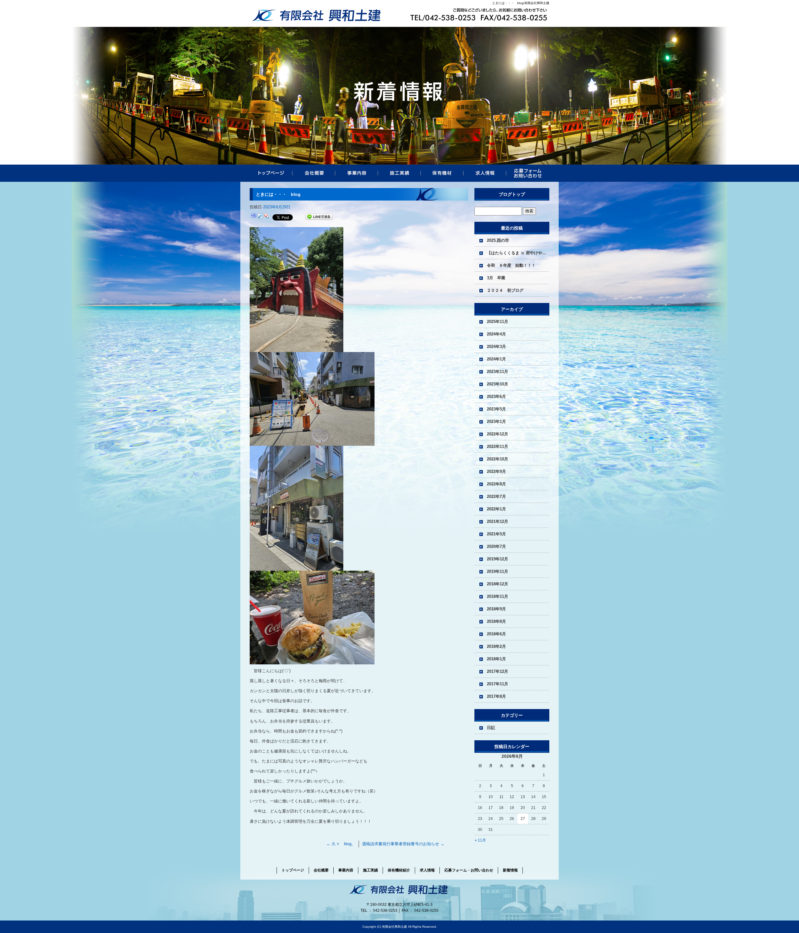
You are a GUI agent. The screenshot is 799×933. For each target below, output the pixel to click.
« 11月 (480, 840)
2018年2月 (496, 646)
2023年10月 (497, 384)
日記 (491, 727)
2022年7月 (496, 496)
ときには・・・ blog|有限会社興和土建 (520, 3)
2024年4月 (496, 334)
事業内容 (356, 173)
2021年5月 (496, 534)
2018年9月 (496, 609)
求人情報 (484, 173)
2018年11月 (497, 596)
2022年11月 (497, 446)
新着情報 (510, 870)
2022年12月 (497, 434)
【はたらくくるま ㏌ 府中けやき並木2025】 (518, 253)
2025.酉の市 (498, 240)
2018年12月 (497, 584)
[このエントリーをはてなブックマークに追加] (253, 217)
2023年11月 (497, 371)
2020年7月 (496, 546)
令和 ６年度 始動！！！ (511, 265)
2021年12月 (497, 521)
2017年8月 (496, 696)
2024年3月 (496, 346)
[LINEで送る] (319, 217)
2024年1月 (496, 359)
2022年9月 (496, 471)
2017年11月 (497, 684)
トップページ (271, 173)
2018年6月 (496, 634)
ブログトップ (512, 194)
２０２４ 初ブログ (505, 290)
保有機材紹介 (442, 173)
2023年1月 (496, 421)
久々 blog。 (340, 843)
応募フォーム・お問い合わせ (527, 173)
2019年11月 (497, 571)
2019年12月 (497, 559)
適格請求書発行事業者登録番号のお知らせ (403, 843)
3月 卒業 (496, 277)
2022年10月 (497, 459)
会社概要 (313, 173)
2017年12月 (497, 671)
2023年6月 (496, 396)
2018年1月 (496, 659)
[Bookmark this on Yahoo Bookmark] (266, 217)
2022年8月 (496, 484)
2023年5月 (496, 409)
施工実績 (399, 173)
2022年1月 (496, 509)
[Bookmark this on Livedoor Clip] (260, 217)
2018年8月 (496, 621)
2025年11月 (497, 321)
